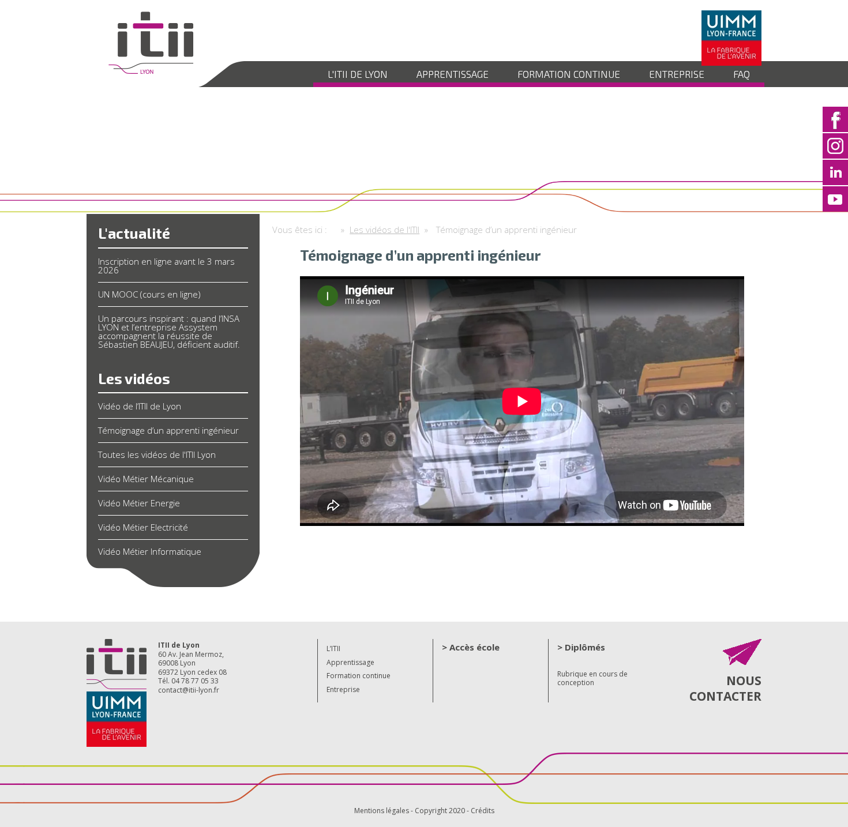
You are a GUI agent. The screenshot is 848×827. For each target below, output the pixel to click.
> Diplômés (581, 647)
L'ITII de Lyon (358, 74)
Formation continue (568, 74)
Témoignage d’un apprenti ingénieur (168, 430)
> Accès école (471, 647)
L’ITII (333, 648)
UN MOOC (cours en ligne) (149, 294)
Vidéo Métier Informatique (149, 551)
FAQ (741, 74)
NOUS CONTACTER (725, 688)
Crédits (482, 810)
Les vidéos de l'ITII (384, 229)
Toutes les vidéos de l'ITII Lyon (157, 454)
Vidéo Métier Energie (139, 503)
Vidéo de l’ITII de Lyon (139, 406)
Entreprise (676, 74)
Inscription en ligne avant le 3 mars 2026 (166, 265)
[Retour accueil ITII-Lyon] (150, 72)
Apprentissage (453, 74)
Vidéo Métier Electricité (143, 527)
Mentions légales (381, 810)
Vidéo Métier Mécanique (146, 478)
